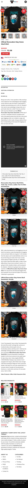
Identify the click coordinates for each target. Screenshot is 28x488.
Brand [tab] (2, 93)
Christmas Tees (20, 464)
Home (2, 39)
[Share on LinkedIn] (15, 79)
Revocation (9, 71)
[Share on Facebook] (5, 79)
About (4, 456)
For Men (19, 456)
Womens (8, 68)
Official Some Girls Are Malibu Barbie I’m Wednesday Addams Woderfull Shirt (20, 420)
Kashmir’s (23, 103)
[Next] (24, 19)
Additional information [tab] (7, 90)
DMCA (4, 459)
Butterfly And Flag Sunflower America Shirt (20, 397)
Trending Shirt (16, 68)
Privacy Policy (6, 461)
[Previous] (3, 19)
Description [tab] (4, 87)
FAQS (4, 464)
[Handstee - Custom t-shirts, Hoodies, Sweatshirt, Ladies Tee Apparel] (14, 2)
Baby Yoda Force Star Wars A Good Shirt (6, 397)
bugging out (21, 250)
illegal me (14, 363)
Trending (16, 71)
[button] (2, 2)
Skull (13, 71)
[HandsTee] (5, 76)
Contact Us (5, 471)
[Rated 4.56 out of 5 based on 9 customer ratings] (14, 48)
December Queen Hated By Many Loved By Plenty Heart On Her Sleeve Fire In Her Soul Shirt (7, 420)
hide (16, 171)
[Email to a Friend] (10, 79)
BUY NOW (5, 53)
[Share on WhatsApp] (2, 79)
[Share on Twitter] (7, 79)
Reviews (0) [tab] (4, 96)
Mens (7, 39)
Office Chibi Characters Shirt (18, 374)
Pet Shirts (19, 466)
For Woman (20, 459)
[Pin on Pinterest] (13, 79)
